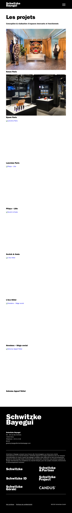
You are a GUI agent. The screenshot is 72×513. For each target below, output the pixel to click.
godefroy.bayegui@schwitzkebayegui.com (18, 443)
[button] (64, 5)
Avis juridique (10, 504)
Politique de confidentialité (24, 504)
